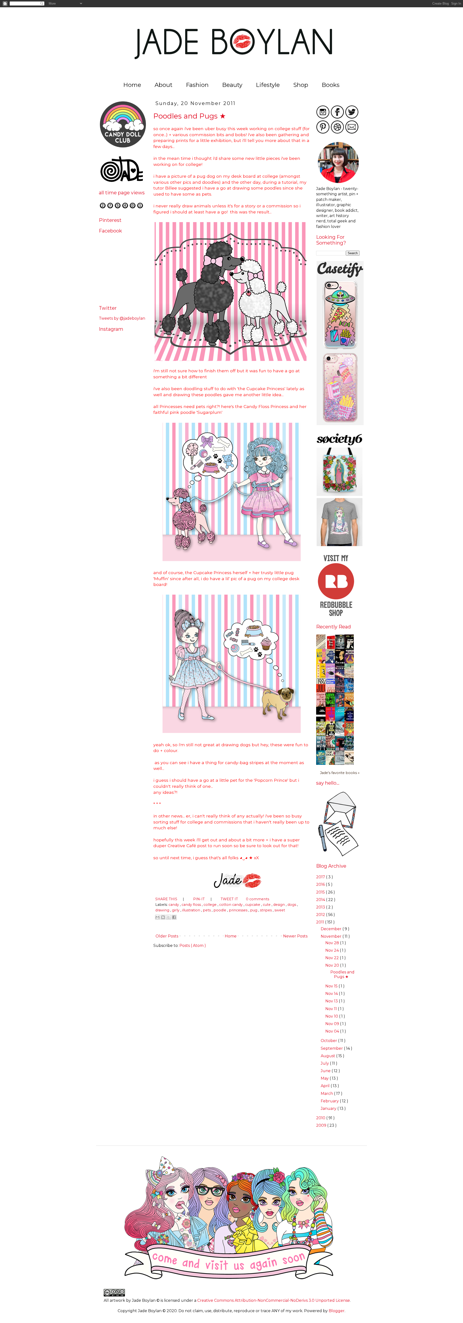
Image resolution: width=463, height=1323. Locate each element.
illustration (191, 910)
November (331, 936)
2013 (321, 907)
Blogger (337, 1311)
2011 (320, 922)
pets (207, 910)
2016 (321, 884)
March (327, 1093)
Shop (300, 84)
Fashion (197, 84)
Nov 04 (332, 1031)
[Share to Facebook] (174, 917)
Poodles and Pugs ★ (189, 116)
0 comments (257, 899)
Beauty (232, 84)
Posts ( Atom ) (192, 945)
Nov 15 (332, 986)
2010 (321, 1118)
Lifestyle (268, 84)
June (326, 1071)
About (163, 84)
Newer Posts (295, 936)
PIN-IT (199, 899)
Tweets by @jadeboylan (122, 318)
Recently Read (333, 627)
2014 (321, 899)
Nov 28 (332, 943)
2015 (321, 892)
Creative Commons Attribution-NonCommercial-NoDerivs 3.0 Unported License (273, 1300)
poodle (220, 910)
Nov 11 (331, 1008)
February (330, 1101)
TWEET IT (230, 899)
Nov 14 (332, 993)
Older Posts (166, 936)
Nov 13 (332, 1001)
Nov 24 (332, 950)
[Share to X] (168, 917)
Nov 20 (332, 965)
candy (174, 904)
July (325, 1063)
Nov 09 (332, 1023)
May (325, 1078)
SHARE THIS (166, 899)
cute (267, 904)
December (331, 929)
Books (331, 84)
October (329, 1040)
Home (132, 84)
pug (254, 910)
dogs (292, 904)
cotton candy (231, 904)
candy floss (192, 904)
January (329, 1108)
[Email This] (157, 917)
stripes (266, 910)
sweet (279, 910)
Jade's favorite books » (340, 773)
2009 (321, 1125)
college (211, 904)
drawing (162, 910)
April (326, 1086)
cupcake (253, 904)
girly (176, 910)
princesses (238, 910)
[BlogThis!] (163, 917)
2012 (321, 914)
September (332, 1048)
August (328, 1056)
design (279, 904)
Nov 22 (332, 958)
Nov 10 (332, 1016)
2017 (321, 877)
